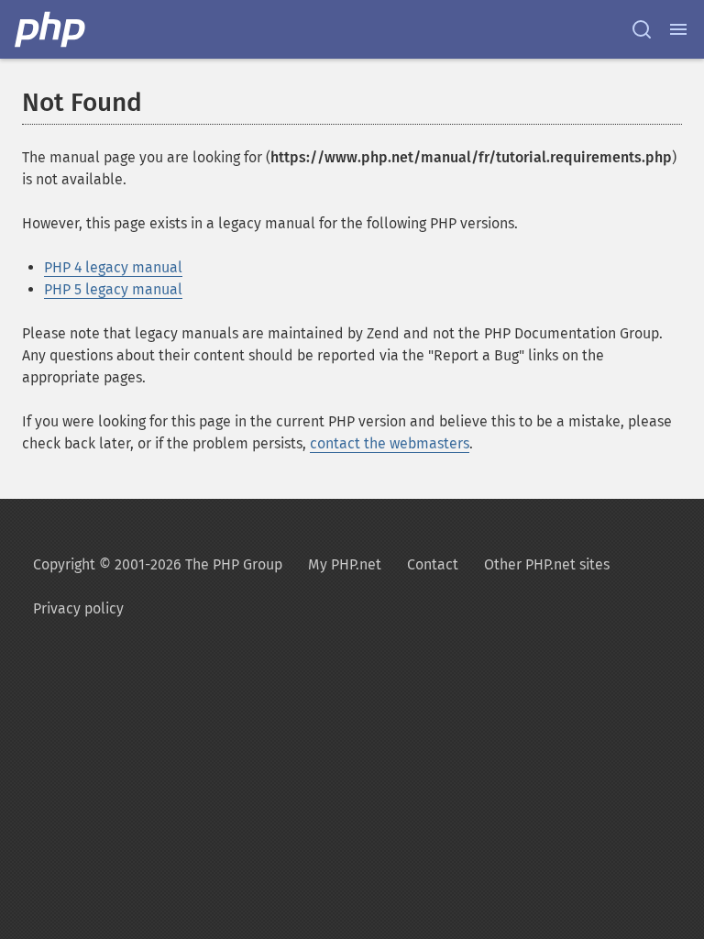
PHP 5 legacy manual (113, 289)
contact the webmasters (389, 443)
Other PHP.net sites (547, 564)
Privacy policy (78, 608)
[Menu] (678, 29)
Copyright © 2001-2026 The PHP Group (157, 564)
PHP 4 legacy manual (113, 267)
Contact (432, 564)
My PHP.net (344, 564)
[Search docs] (641, 29)
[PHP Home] (51, 29)
